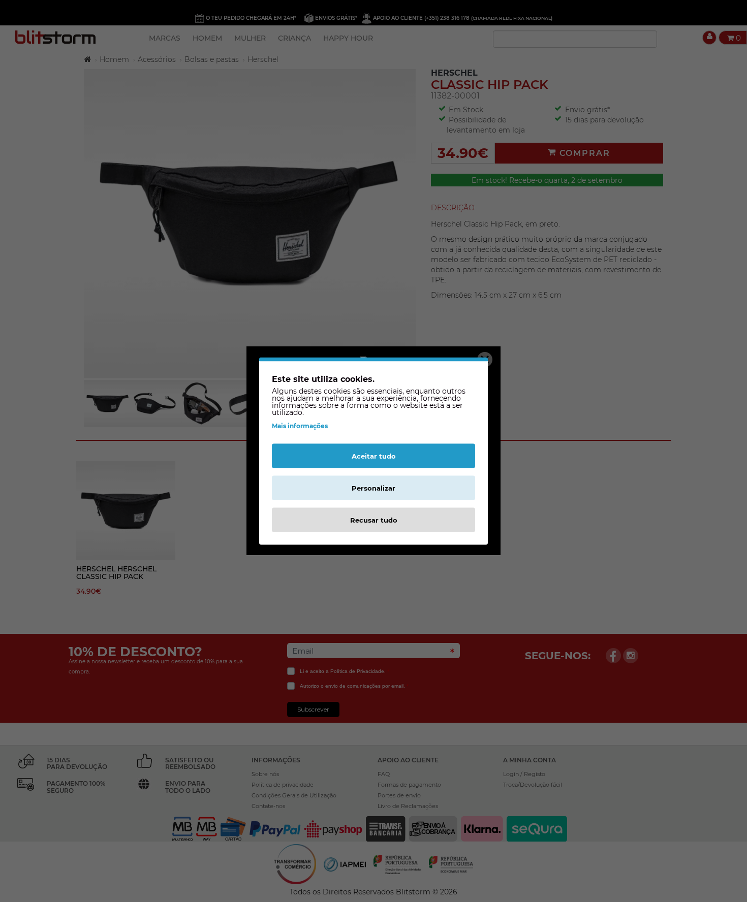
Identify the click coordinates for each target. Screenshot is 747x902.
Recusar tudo (373, 520)
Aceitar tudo (374, 456)
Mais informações (300, 426)
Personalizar (373, 488)
